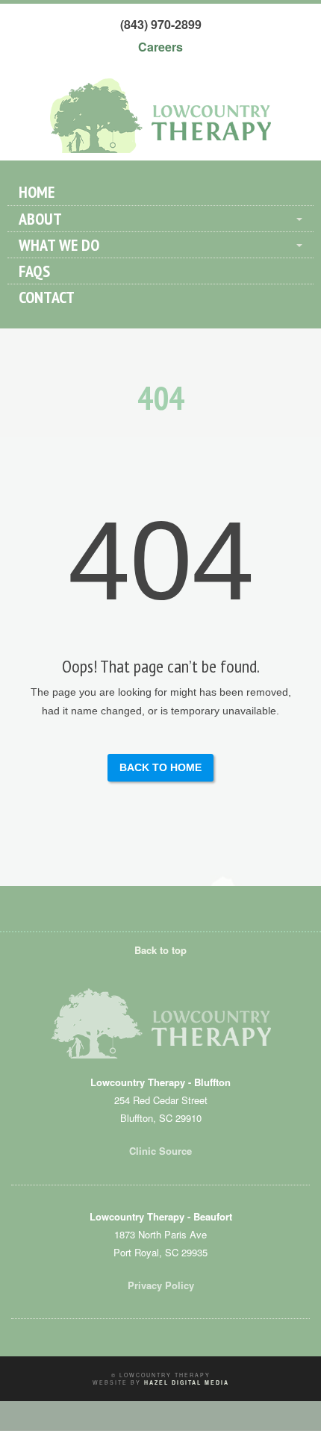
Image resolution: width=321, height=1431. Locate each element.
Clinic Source (160, 1151)
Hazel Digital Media (186, 1382)
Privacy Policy (161, 1285)
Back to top (160, 950)
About (40, 218)
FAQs (34, 271)
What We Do (59, 244)
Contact (47, 297)
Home (36, 191)
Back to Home (160, 767)
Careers (160, 46)
